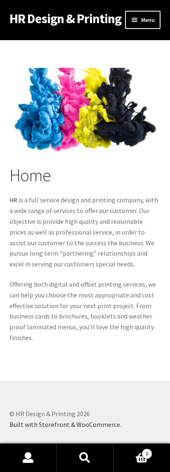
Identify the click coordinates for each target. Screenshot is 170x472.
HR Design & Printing (65, 18)
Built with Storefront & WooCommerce (64, 424)
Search (85, 458)
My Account (28, 458)
